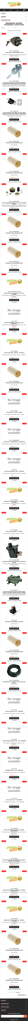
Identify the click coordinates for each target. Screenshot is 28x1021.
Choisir (9, 28)
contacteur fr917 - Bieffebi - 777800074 (14, 352)
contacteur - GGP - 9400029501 (14, 799)
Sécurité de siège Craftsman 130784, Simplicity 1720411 (14, 562)
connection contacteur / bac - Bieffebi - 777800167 (14, 502)
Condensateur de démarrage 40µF (14, 950)
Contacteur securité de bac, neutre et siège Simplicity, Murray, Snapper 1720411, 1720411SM (14, 592)
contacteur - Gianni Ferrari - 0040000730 (14, 441)
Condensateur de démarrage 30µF (14, 980)
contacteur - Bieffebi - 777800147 (14, 531)
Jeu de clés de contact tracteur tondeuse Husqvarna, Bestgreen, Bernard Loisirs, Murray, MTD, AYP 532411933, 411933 (14, 83)
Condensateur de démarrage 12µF (14, 233)
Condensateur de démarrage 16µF (14, 382)
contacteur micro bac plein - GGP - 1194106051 (14, 740)
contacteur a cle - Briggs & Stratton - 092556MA (14, 294)
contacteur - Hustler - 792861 (14, 412)
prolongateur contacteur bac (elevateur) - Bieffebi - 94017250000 (14, 860)
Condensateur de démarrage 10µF (14, 263)
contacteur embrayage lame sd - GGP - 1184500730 (14, 323)
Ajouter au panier (14, 59)
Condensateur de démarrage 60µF (14, 651)
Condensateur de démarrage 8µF (14, 173)
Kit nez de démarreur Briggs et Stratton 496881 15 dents (14, 203)
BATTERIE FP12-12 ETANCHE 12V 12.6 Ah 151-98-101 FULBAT (14, 682)
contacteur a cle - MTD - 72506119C (14, 711)
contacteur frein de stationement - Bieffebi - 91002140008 (14, 890)
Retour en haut (22, 995)
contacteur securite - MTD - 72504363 (14, 471)
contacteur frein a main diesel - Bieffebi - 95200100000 (14, 830)
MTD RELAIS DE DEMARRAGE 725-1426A (14, 621)
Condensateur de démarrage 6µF (14, 142)
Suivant (18, 992)
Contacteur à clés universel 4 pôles (14, 52)
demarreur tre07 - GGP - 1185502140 (14, 770)
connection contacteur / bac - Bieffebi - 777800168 (14, 920)
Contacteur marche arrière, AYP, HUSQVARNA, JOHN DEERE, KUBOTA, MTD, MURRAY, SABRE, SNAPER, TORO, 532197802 (14, 113)
